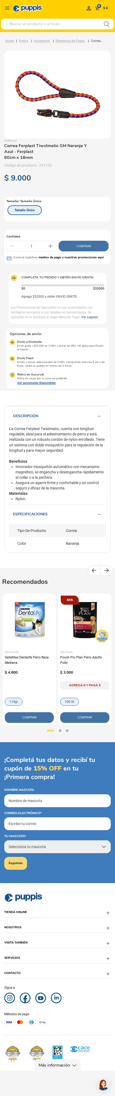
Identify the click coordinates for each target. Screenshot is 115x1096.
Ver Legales (89, 317)
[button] (25, 210)
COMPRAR (83, 246)
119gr (13, 702)
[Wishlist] (89, 8)
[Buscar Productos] (106, 24)
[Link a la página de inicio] (9, 41)
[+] (50, 246)
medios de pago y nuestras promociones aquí (71, 257)
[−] (12, 246)
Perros (23, 41)
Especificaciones (30, 514)
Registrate (16, 863)
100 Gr (69, 702)
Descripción (25, 416)
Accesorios (42, 41)
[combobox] (57, 24)
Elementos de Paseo (70, 41)
